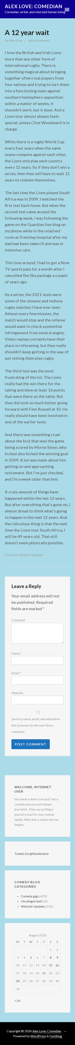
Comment (18, 620)
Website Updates (31, 555)
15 (50, 965)
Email (16, 673)
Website (17, 693)
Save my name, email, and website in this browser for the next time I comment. (35, 725)
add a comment (38, 40)
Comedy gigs (30, 896)
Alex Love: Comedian (33, 6)
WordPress (38, 1036)
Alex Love (15, 40)
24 (18, 981)
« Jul (17, 1000)
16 (57, 965)
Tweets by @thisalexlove (31, 853)
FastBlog (55, 1036)
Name (16, 653)
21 (44, 973)
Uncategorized (31, 901)
